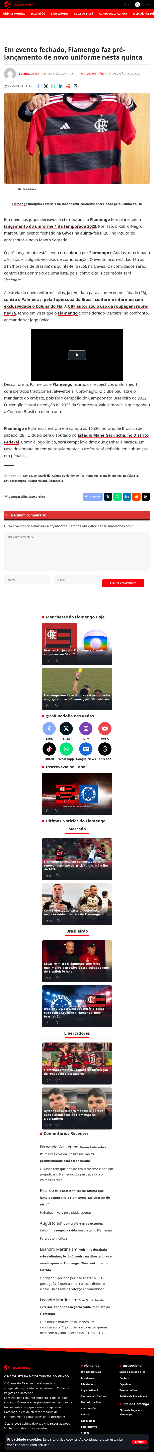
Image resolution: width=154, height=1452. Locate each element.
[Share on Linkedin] (60, 86)
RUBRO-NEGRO (37, 481)
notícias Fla (130, 475)
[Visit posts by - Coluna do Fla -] (10, 74)
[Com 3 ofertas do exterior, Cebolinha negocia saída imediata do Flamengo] (77, 904)
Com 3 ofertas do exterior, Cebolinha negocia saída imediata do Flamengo (72, 912)
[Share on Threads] (75, 86)
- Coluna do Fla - (29, 74)
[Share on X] (45, 86)
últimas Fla (56, 481)
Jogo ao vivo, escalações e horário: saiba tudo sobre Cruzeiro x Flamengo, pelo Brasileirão (74, 1012)
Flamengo (19, 204)
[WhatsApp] (66, 751)
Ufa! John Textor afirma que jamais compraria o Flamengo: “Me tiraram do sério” (75, 1197)
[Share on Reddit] (68, 86)
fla (82, 475)
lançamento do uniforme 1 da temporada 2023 (50, 226)
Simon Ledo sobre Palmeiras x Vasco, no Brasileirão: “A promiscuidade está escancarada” (73, 1154)
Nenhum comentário (91, 74)
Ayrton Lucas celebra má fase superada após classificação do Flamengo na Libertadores (73, 1114)
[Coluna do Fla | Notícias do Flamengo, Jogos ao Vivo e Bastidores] (18, 4)
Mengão (105, 475)
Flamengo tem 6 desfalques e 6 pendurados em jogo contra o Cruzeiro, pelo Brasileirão (77, 697)
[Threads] (105, 751)
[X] (66, 731)
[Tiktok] (49, 751)
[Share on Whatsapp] (53, 86)
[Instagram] (86, 731)
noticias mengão (15, 481)
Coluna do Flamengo (65, 475)
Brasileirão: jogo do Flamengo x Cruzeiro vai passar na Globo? (74, 652)
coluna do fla (42, 475)
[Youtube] (105, 731)
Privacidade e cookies (24, 1439)
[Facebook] (49, 731)
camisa (27, 475)
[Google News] (86, 751)
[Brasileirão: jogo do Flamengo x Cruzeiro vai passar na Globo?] (77, 644)
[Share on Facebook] (38, 86)
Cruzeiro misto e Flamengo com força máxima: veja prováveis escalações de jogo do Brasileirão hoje (76, 967)
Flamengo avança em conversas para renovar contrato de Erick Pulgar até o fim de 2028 (76, 865)
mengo (117, 475)
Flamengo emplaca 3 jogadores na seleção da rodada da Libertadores (76, 1072)
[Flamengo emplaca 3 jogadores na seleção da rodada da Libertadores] (77, 1064)
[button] (139, 1442)
